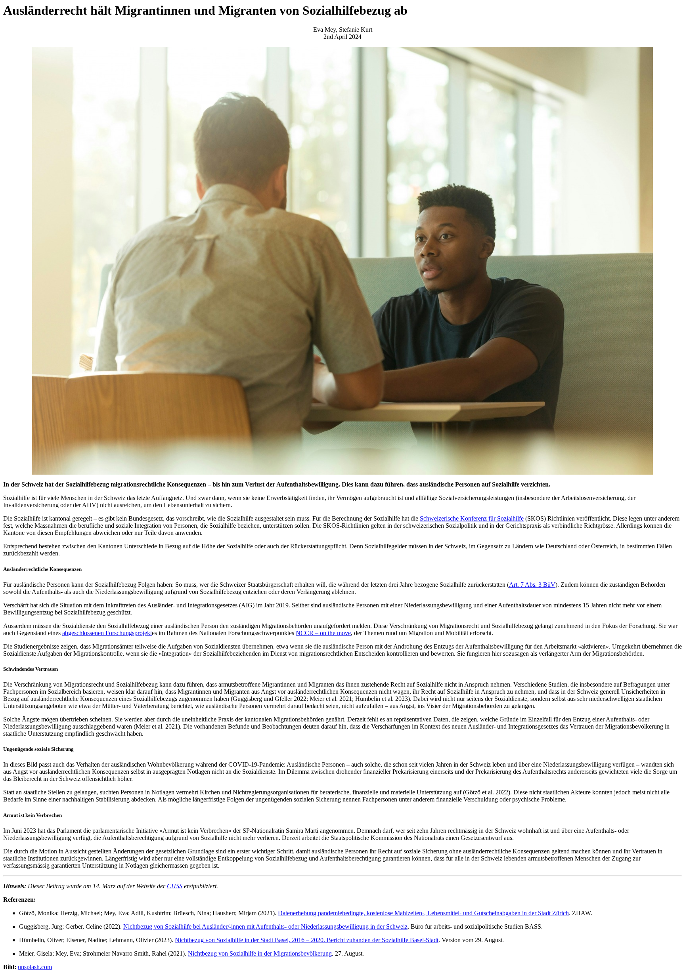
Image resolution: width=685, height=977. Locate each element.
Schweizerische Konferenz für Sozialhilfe (472, 518)
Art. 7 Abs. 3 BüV (532, 584)
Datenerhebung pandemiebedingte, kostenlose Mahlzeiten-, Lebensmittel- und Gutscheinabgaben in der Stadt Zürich (423, 913)
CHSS (174, 886)
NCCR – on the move (323, 633)
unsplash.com (35, 967)
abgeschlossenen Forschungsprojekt (107, 633)
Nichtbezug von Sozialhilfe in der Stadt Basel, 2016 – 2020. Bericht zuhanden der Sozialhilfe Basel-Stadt (306, 940)
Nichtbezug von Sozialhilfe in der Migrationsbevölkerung (260, 953)
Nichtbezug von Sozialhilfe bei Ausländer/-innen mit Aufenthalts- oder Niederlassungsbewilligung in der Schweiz (265, 926)
